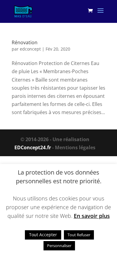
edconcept (30, 49)
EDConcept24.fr (33, 147)
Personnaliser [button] (59, 245)
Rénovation (25, 42)
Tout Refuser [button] (79, 234)
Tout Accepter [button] (43, 234)
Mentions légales (75, 147)
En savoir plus (92, 215)
